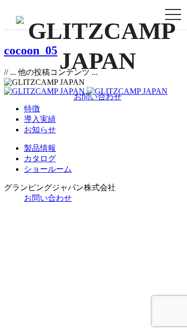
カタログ (40, 158)
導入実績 (40, 119)
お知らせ (40, 129)
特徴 (32, 108)
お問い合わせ (98, 96)
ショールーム (48, 169)
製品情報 (40, 148)
